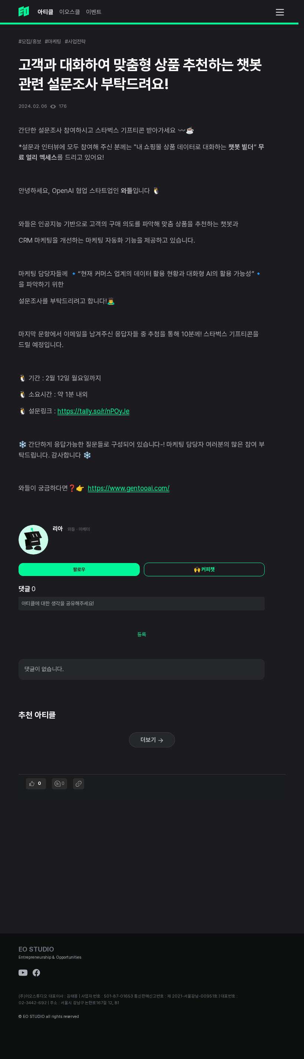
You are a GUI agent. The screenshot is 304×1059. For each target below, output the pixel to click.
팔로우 (79, 569)
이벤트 (94, 12)
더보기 (149, 739)
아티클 (45, 12)
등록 (141, 634)
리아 (58, 528)
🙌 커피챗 (204, 569)
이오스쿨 (69, 12)
